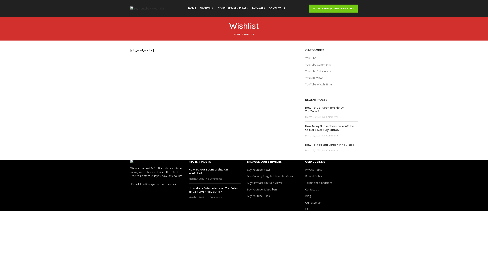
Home (237, 34)
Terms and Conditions (318, 183)
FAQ (308, 209)
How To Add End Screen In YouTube (329, 145)
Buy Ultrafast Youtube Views (264, 183)
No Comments (330, 117)
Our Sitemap (313, 202)
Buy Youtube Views (258, 169)
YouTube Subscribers (318, 71)
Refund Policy (313, 176)
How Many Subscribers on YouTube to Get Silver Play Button (329, 128)
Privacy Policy (313, 169)
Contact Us (312, 189)
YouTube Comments (318, 64)
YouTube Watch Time (318, 84)
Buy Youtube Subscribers (262, 189)
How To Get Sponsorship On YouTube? (324, 109)
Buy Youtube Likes (258, 196)
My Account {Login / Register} (333, 8)
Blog (308, 196)
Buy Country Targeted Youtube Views (270, 176)
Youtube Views (314, 78)
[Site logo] (147, 8)
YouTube (310, 58)
